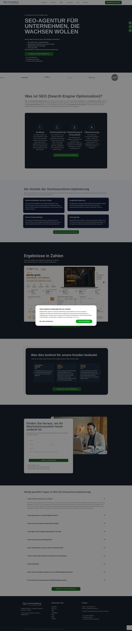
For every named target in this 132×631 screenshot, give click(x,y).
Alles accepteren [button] (84, 321)
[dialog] (66, 315)
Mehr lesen (76, 317)
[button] (46, 321)
